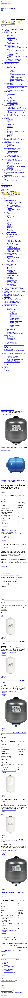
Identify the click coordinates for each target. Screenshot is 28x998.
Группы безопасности (12, 151)
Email (2, 602)
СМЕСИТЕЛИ (8, 175)
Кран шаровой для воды (16, 77)
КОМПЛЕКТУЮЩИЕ (13, 43)
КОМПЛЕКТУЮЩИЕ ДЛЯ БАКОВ (16, 108)
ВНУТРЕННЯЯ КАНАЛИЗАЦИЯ (16, 84)
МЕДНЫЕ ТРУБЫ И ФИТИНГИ (12, 104)
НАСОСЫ (6, 118)
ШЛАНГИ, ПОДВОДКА (10, 180)
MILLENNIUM (11, 124)
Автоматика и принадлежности (15, 131)
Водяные (9, 144)
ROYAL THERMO (12, 39)
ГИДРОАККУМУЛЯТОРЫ (14, 107)
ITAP (11, 70)
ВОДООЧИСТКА (8, 45)
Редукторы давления (12, 155)
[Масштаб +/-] (6, 995)
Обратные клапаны (12, 152)
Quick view (3, 655)
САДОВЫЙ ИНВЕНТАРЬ (11, 169)
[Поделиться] (2, 995)
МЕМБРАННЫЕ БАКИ (10, 105)
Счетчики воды (11, 94)
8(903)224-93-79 (5, 7)
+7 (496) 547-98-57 (7, 934)
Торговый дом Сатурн (10, 950)
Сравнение (3, 529)
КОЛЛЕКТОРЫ (8, 88)
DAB (8, 121)
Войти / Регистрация (9, 972)
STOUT (12, 72)
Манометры (10, 93)
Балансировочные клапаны (14, 149)
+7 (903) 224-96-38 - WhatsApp (10, 937)
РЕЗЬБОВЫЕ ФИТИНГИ (10, 159)
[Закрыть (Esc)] (1, 995)
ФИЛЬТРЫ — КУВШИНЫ (14, 59)
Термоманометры (11, 97)
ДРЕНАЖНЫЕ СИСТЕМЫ (11, 62)
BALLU (9, 36)
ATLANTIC (10, 35)
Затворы (9, 66)
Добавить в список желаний (8, 530)
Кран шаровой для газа (16, 79)
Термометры (10, 98)
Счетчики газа (10, 96)
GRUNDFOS (10, 122)
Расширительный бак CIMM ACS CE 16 (11, 447)
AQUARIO (10, 120)
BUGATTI (12, 69)
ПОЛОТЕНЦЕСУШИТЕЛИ (11, 142)
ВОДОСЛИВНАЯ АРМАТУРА (12, 60)
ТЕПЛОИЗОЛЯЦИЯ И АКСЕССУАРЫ (14, 176)
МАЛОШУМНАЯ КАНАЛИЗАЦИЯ (17, 86)
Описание (6, 536)
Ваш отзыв (4, 586)
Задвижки (9, 64)
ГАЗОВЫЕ (10, 101)
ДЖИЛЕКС (10, 135)
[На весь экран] (4, 995)
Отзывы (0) (7, 537)
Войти (2, 988)
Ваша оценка (4, 584)
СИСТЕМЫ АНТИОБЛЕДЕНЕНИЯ (13, 170)
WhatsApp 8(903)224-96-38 (8, 8)
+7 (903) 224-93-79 (7, 935)
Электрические (11, 146)
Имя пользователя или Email (9, 980)
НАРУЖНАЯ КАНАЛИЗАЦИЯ (15, 87)
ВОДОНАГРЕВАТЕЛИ (10, 32)
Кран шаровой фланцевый (17, 81)
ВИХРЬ (9, 132)
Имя (2, 599)
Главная (3, 410)
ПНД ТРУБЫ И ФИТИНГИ (11, 138)
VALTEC (12, 73)
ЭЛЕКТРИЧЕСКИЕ (12, 103)
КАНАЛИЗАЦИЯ (8, 83)
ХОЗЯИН (9, 137)
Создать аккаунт (18, 992)
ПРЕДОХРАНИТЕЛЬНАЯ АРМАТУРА (14, 148)
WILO (8, 129)
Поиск (2, 183)
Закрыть (3, 957)
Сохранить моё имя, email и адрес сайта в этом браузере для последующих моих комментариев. (14, 606)
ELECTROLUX (11, 38)
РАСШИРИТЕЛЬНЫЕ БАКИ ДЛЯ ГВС (14, 411)
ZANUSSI (9, 42)
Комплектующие (11, 145)
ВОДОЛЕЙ (10, 134)
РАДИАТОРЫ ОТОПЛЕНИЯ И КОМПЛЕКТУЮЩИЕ (12, 157)
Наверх (3, 993)
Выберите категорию (6, 26)
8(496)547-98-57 (5, 5)
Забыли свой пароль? (6, 991)
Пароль (3, 985)
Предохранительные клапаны (15, 153)
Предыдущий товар (6, 414)
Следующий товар (5, 450)
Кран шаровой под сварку (17, 80)
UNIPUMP (10, 127)
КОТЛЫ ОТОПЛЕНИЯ (10, 100)
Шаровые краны (11, 67)
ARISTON (9, 33)
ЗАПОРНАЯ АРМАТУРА (11, 63)
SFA (8, 125)
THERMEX (10, 40)
